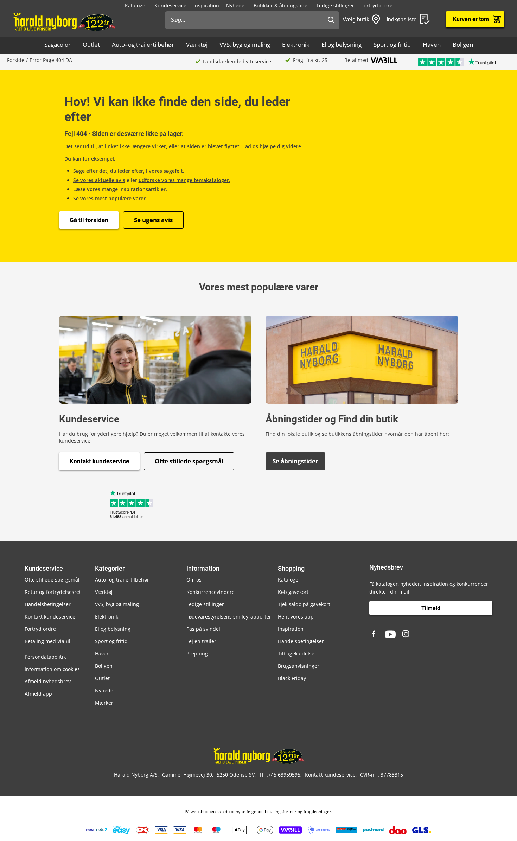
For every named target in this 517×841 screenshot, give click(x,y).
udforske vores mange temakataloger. (184, 180)
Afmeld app (38, 693)
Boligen (463, 44)
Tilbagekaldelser (297, 653)
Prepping (197, 653)
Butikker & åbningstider (281, 5)
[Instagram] (406, 634)
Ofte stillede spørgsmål (189, 461)
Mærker (104, 702)
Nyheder (236, 5)
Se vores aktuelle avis (99, 180)
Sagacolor (57, 44)
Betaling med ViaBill (48, 641)
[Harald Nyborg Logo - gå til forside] (64, 21)
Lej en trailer (201, 641)
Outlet (91, 44)
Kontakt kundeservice (99, 461)
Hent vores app (296, 616)
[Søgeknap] (331, 20)
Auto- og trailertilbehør (143, 44)
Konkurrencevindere (210, 592)
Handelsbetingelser (48, 604)
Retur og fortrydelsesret (53, 592)
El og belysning (341, 44)
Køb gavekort (293, 592)
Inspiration (206, 5)
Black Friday (292, 678)
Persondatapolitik (45, 656)
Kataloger (136, 5)
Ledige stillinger (335, 5)
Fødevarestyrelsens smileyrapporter (228, 616)
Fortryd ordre (376, 5)
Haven (432, 44)
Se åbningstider (295, 461)
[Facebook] (374, 634)
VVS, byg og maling (244, 44)
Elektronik (295, 44)
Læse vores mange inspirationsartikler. (120, 189)
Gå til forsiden (89, 220)
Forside (15, 60)
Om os (194, 579)
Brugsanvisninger (298, 666)
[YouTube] (390, 634)
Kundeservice (170, 5)
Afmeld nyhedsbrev (48, 681)
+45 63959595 (284, 774)
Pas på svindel (203, 629)
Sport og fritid (392, 44)
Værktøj (197, 44)
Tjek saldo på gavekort (304, 604)
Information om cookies (52, 669)
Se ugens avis (153, 220)
